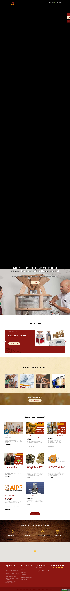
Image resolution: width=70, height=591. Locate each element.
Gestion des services (64, 589)
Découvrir (35, 282)
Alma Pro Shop (51, 2)
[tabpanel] (35, 295)
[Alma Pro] (11, 5)
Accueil (31, 5)
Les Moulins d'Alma (58, 2)
